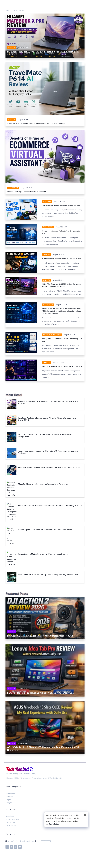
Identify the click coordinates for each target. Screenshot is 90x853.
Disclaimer (9, 816)
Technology (13, 188)
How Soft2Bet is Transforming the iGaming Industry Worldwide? (48, 574)
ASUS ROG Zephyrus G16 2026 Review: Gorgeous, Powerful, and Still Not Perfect (61, 285)
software (47, 202)
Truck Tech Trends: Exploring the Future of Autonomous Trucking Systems (48, 452)
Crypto (8, 799)
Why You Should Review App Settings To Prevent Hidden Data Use (49, 467)
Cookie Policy (54, 824)
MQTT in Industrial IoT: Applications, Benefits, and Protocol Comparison (45, 435)
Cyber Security (30, 773)
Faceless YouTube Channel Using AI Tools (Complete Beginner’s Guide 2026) (47, 419)
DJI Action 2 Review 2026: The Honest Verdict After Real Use (41, 635)
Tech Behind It (57, 778)
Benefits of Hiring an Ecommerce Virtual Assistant (26, 192)
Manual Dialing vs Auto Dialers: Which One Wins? (61, 259)
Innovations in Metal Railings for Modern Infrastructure (43, 554)
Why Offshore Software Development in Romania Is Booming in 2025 (50, 505)
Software (9, 796)
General (46, 255)
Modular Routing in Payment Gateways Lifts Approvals (43, 484)
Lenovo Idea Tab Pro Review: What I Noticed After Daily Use (40, 693)
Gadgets (11, 48)
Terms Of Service (12, 819)
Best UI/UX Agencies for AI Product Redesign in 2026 (62, 366)
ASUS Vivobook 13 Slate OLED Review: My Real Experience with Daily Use (43, 749)
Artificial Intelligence (52, 335)
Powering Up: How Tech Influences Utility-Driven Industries (45, 529)
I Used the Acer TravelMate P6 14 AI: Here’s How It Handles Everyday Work (36, 123)
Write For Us (10, 825)
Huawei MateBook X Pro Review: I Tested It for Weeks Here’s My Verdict (43, 53)
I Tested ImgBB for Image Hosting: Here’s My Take (61, 205)
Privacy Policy (10, 822)
